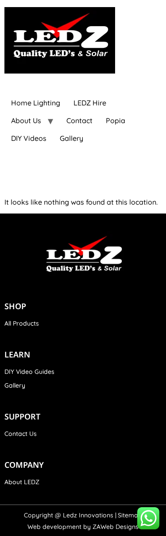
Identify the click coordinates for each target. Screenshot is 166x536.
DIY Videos (28, 138)
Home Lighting (35, 102)
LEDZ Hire (89, 102)
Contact (79, 120)
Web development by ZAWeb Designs (83, 527)
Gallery (71, 138)
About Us (26, 120)
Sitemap (130, 515)
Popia (115, 120)
